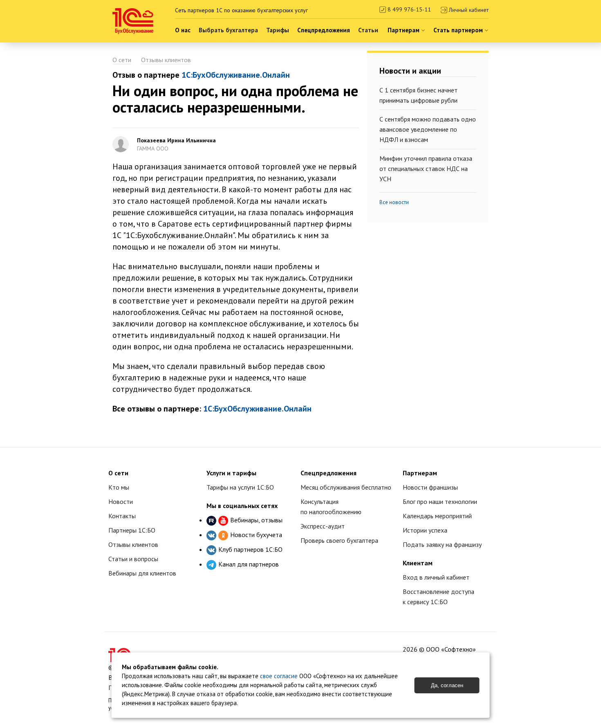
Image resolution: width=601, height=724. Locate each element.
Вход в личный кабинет (436, 577)
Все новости (394, 202)
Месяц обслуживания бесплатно (345, 487)
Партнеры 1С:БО (131, 530)
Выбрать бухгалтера (228, 30)
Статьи (368, 30)
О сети (121, 60)
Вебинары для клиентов (142, 573)
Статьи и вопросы (133, 559)
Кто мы (118, 487)
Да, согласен (447, 685)
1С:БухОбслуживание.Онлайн (236, 75)
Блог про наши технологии (440, 501)
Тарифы (277, 30)
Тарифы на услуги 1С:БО (240, 487)
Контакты (122, 516)
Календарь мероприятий (437, 516)
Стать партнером (458, 30)
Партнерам (404, 30)
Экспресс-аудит (322, 526)
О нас (183, 30)
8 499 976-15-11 (408, 9)
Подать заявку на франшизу (442, 544)
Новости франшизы (430, 487)
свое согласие (279, 676)
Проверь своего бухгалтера (339, 540)
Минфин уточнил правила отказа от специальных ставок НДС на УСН (425, 168)
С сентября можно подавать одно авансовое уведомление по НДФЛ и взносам (427, 129)
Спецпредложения (323, 30)
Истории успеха (425, 530)
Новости (120, 501)
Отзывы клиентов (166, 60)
